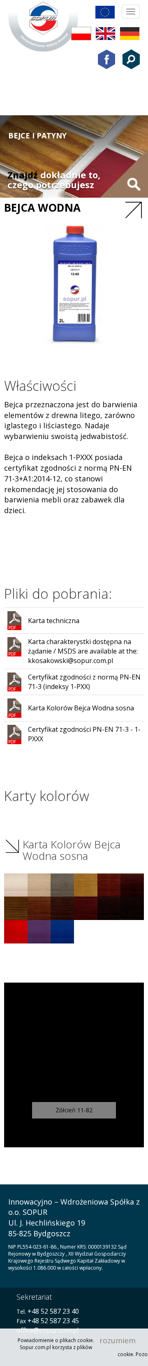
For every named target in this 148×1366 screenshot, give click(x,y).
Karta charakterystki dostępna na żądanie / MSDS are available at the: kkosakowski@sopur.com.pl (83, 651)
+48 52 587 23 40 (52, 1311)
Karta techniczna (53, 620)
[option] (74, 1065)
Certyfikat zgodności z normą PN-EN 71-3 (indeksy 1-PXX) (84, 681)
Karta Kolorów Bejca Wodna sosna (81, 707)
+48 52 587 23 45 (53, 1320)
